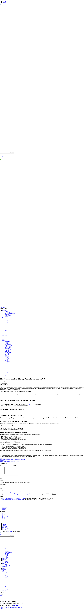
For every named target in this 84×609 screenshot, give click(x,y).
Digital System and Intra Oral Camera (11, 543)
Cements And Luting (6, 516)
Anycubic (6, 578)
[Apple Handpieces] (5, 492)
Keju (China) (7, 354)
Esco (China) (7, 353)
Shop (3, 523)
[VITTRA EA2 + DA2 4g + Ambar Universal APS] (10, 494)
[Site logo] (7, 151)
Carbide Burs (7, 333)
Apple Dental (7, 579)
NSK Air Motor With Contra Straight (23, 493)
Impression (7, 322)
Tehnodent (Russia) (8, 345)
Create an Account (3, 599)
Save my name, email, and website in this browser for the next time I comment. (15, 482)
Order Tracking (3, 375)
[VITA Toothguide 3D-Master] (8, 498)
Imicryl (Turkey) (8, 344)
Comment (2, 474)
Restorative (4, 509)
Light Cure (7, 316)
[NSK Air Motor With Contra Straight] (9, 493)
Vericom (6, 343)
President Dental (8, 366)
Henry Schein (7, 576)
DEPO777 (4, 529)
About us (4, 524)
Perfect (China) (7, 362)
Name (1, 476)
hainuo (6, 575)
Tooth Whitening (5, 515)
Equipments (7, 330)
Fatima (6, 382)
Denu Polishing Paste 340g (18, 499)
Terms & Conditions (6, 528)
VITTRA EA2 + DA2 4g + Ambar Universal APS (27, 494)
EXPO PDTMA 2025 (9, 371)
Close (1, 486)
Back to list (2, 460)
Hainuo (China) (7, 348)
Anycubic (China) (8, 349)
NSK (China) (7, 360)
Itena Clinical (7, 359)
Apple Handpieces (12, 492)
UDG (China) (7, 364)
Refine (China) (7, 363)
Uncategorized (2, 376)
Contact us (4, 525)
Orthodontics (7, 323)
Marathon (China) (8, 358)
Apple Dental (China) (8, 350)
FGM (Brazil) (7, 341)
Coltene (6, 582)
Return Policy (4, 526)
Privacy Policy (5, 527)
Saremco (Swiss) (8, 346)
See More (4, 518)
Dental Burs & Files (5, 517)
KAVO (6, 577)
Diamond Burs (7, 334)
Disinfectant (7, 319)
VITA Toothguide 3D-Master (19, 498)
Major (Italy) (7, 356)
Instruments (4, 508)
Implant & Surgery (8, 315)
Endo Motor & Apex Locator (10, 313)
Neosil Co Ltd (7, 361)
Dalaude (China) (8, 352)
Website (1, 480)
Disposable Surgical (8, 320)
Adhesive (6, 318)
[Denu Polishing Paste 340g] (7, 499)
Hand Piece (7, 314)
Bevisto (6, 580)
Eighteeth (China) (8, 347)
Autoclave (6, 311)
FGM (6, 572)
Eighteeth (6, 586)
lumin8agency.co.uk (30, 404)
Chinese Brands (7, 573)
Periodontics (7, 324)
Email (1, 478)
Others (6, 325)
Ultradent (6, 365)
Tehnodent (6, 574)
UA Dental (7, 342)
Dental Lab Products (6, 514)
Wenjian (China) (8, 367)
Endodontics (7, 321)
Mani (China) (7, 357)
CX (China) (7, 351)
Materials (6, 331)
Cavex (6, 355)
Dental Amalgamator (8, 312)
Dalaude (6, 585)
